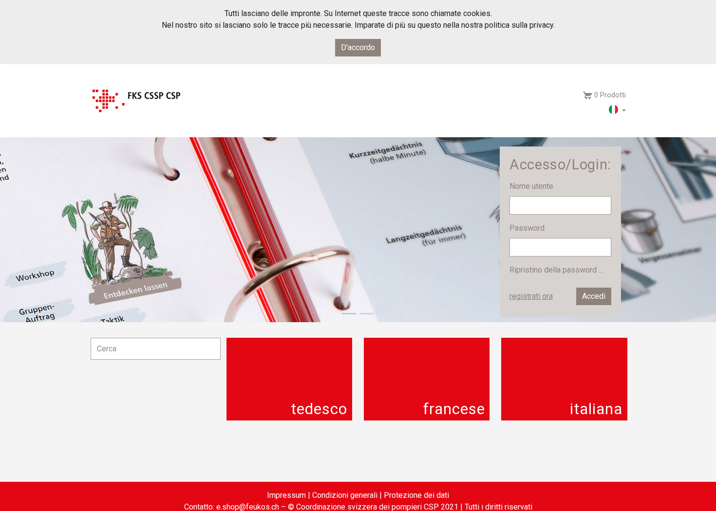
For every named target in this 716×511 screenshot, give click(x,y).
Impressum (286, 495)
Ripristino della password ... (556, 269)
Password (527, 228)
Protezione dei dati (416, 495)
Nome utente (532, 186)
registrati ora (531, 296)
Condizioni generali (344, 495)
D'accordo (358, 47)
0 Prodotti (610, 95)
